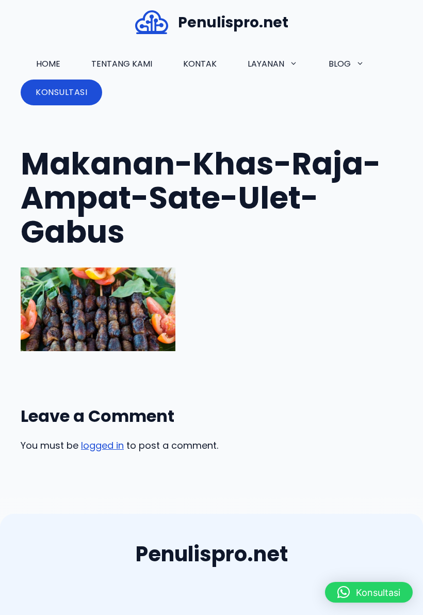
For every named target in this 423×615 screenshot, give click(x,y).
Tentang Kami (121, 64)
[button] (369, 592)
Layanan (266, 64)
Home (48, 64)
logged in (102, 445)
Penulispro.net (233, 22)
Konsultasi (61, 92)
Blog (340, 64)
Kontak (200, 64)
